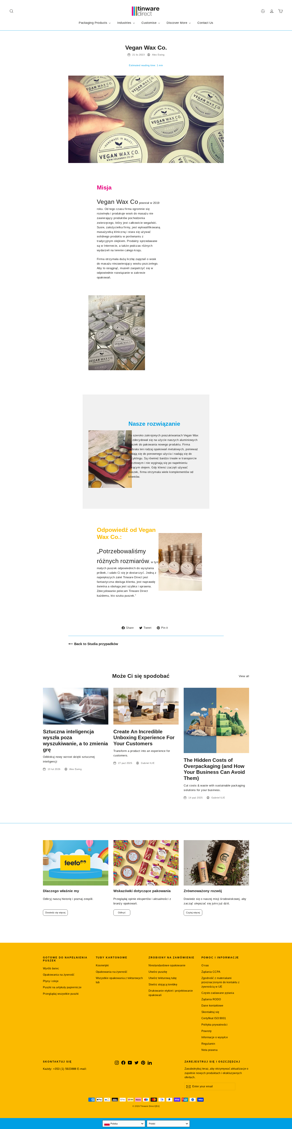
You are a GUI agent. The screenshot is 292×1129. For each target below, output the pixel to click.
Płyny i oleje (51, 981)
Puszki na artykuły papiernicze (62, 987)
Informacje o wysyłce (214, 1037)
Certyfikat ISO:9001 (213, 1018)
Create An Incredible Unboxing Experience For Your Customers (144, 737)
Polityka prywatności (214, 1024)
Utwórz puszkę (158, 971)
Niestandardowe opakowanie (167, 965)
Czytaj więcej (193, 912)
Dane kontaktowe (212, 1005)
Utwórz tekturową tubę (163, 978)
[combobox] (123, 1123)
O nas (205, 965)
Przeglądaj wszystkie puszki (61, 993)
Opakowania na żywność (59, 974)
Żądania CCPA (211, 971)
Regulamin (208, 1043)
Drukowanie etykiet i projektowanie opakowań (171, 992)
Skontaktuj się (210, 1012)
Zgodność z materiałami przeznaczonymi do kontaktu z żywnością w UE (220, 982)
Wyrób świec (51, 968)
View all (244, 676)
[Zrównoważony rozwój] (216, 863)
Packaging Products (93, 22)
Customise (149, 22)
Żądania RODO (211, 999)
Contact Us (205, 22)
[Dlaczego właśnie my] (75, 863)
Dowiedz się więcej (55, 912)
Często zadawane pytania (217, 992)
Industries (124, 22)
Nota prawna (209, 1050)
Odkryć (122, 912)
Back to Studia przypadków (96, 644)
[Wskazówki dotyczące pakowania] (146, 863)
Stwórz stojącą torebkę (163, 984)
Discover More (177, 22)
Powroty (206, 1031)
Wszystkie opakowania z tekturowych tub (119, 980)
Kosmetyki (102, 965)
